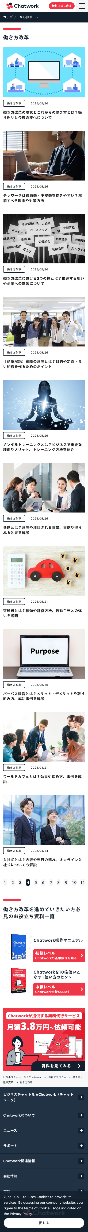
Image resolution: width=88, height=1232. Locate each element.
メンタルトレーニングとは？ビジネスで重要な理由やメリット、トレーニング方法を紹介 (42, 447)
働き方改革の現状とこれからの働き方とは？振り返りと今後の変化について (42, 115)
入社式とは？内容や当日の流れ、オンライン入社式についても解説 (42, 862)
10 (74, 882)
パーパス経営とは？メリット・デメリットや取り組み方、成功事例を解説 (44, 696)
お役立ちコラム (57, 1077)
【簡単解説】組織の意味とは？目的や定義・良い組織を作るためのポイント (42, 364)
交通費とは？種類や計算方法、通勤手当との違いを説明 (42, 613)
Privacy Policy (21, 1213)
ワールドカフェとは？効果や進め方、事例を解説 (42, 779)
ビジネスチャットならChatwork (22, 1077)
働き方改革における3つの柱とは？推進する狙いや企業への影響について (43, 281)
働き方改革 (14, 103)
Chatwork (22, 6)
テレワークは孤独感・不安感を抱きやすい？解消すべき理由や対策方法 (42, 198)
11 (82, 882)
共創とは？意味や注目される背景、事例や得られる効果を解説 (42, 530)
